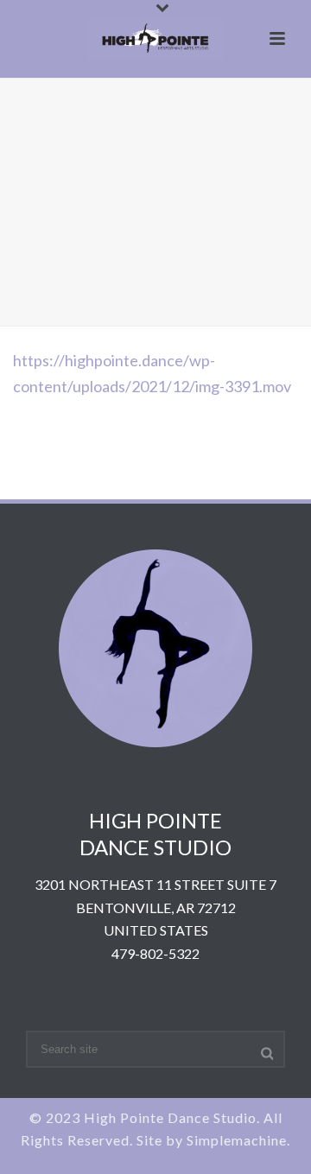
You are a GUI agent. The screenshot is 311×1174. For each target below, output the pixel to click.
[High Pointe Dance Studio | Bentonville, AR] (155, 39)
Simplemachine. (238, 1140)
